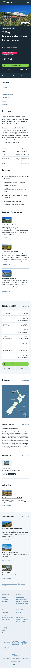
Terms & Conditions (6, 658)
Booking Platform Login (7, 617)
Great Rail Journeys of (12, 498)
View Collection (6, 505)
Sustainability (26, 658)
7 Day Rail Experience (11, 470)
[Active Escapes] (7, 568)
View (4, 474)
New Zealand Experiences (22, 601)
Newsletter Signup (20, 621)
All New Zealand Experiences (9, 584)
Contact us (4, 632)
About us (4, 630)
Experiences (8, 75)
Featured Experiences (7, 94)
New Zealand (16, 75)
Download (11, 474)
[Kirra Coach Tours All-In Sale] (7, 547)
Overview (4, 87)
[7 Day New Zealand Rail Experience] (7, 463)
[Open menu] (27, 3)
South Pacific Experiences (22, 603)
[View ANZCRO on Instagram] (17, 665)
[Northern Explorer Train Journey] (7, 220)
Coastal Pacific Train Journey (10, 251)
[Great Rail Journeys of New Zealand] (7, 493)
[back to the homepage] (2, 75)
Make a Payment (6, 619)
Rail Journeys (24, 75)
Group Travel (5, 612)
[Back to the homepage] (7, 2)
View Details (5, 238)
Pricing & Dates (6, 97)
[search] (19, 2)
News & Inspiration (20, 617)
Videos (18, 615)
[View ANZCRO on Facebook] (14, 665)
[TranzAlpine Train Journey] (7, 273)
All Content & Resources (22, 619)
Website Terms (15, 658)
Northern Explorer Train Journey (11, 225)
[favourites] (23, 2)
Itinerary (4, 101)
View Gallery (26, 23)
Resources (5, 104)
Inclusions (4, 91)
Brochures (18, 612)
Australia (4, 597)
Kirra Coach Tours (10, 552)
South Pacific (5, 601)
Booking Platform (6, 615)
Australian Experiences (21, 599)
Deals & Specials (20, 597)
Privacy (20, 658)
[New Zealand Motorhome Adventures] (7, 524)
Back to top (25, 306)
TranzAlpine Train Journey (9, 278)
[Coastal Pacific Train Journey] (7, 247)
